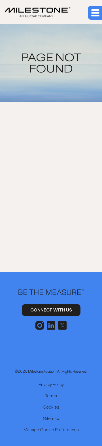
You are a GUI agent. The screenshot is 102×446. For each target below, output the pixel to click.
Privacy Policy (51, 385)
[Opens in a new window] (39, 324)
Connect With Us (51, 310)
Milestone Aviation (42, 371)
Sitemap (51, 419)
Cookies (51, 407)
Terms (51, 396)
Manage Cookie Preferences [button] (51, 430)
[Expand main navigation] (95, 13)
